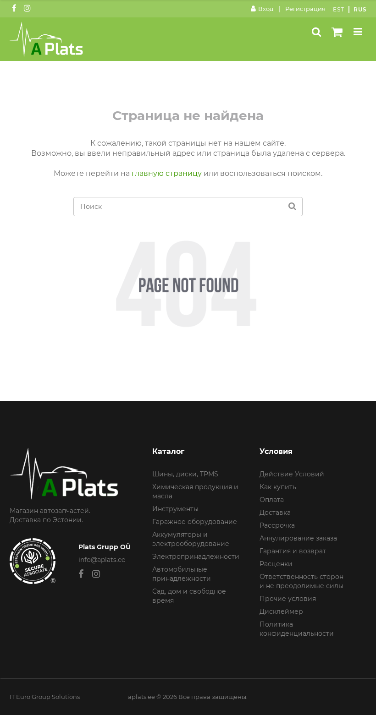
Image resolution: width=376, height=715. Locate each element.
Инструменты (175, 509)
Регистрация (305, 8)
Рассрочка (277, 525)
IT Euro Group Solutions (45, 696)
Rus (360, 9)
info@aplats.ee (101, 560)
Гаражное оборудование (194, 522)
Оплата (272, 500)
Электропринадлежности (195, 556)
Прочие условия (288, 599)
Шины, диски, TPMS (185, 474)
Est (338, 9)
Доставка (275, 512)
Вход (265, 8)
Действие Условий (292, 474)
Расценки (276, 564)
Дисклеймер (281, 611)
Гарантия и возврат (293, 551)
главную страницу (167, 173)
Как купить (278, 487)
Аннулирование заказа (298, 538)
